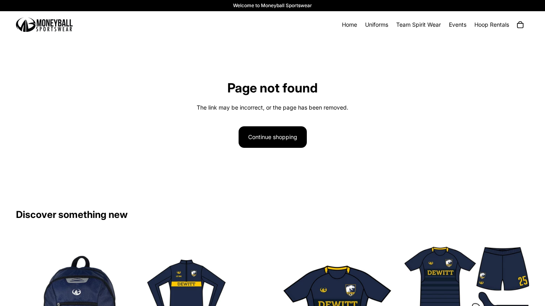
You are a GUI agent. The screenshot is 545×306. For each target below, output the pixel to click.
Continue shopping (272, 136)
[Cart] (520, 24)
